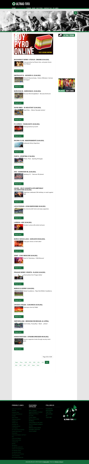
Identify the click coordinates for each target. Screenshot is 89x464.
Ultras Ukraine (15, 417)
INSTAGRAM (49, 410)
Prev (21, 362)
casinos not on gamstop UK (18, 448)
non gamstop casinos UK (17, 447)
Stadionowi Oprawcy (16, 419)
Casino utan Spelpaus (16, 438)
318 (26, 362)
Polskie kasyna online (16, 440)
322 (43, 362)
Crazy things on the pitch (36, 422)
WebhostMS (46, 462)
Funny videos (32, 417)
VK (46, 415)
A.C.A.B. (31, 415)
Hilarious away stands (35, 427)
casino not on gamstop (16, 408)
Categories (21, 8)
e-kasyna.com (15, 441)
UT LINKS (55, 8)
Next (33, 365)
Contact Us (48, 8)
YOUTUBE (49, 417)
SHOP (33, 8)
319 (30, 362)
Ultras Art (14, 410)
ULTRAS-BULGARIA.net (17, 414)
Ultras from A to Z (33, 413)
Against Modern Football (35, 412)
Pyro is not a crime (34, 419)
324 (16, 365)
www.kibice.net (15, 424)
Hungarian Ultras (15, 412)
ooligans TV (15, 420)
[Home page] (70, 412)
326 (25, 365)
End (38, 365)
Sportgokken (14, 445)
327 (29, 365)
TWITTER (48, 412)
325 (20, 365)
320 (34, 362)
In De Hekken (15, 427)
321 (38, 362)
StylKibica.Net (15, 422)
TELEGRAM (49, 414)
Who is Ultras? (33, 410)
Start (16, 362)
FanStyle (14, 415)
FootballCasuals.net (16, 426)
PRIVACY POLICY (59, 462)
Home (14, 8)
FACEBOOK (49, 408)
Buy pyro (39, 8)
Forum (28, 8)
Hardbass (31, 420)
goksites (13, 443)
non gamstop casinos (16, 450)
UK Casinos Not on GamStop (18, 429)
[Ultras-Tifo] (21, 3)
